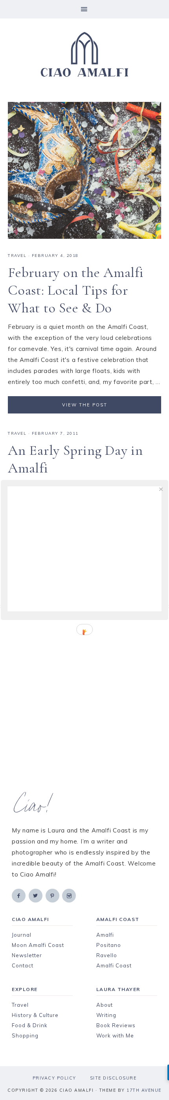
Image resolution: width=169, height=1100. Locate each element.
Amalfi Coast (114, 965)
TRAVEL (17, 255)
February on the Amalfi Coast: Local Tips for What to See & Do (76, 290)
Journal (21, 935)
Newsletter (27, 955)
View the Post (84, 405)
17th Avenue (144, 1090)
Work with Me (115, 1035)
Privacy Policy (54, 1078)
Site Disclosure (113, 1078)
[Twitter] (36, 895)
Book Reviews (116, 1025)
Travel (20, 1005)
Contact (22, 965)
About (104, 1005)
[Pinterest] (53, 895)
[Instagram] (69, 895)
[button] (84, 9)
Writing (106, 1015)
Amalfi (105, 935)
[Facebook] (19, 895)
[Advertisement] (84, 700)
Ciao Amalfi (84, 54)
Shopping (25, 1035)
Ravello (106, 955)
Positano (108, 945)
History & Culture (35, 1015)
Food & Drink (30, 1025)
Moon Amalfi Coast (38, 945)
